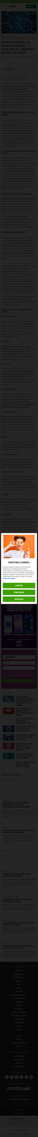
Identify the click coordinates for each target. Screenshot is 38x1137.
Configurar (19, 592)
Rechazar (19, 599)
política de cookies (9, 578)
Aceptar (19, 585)
